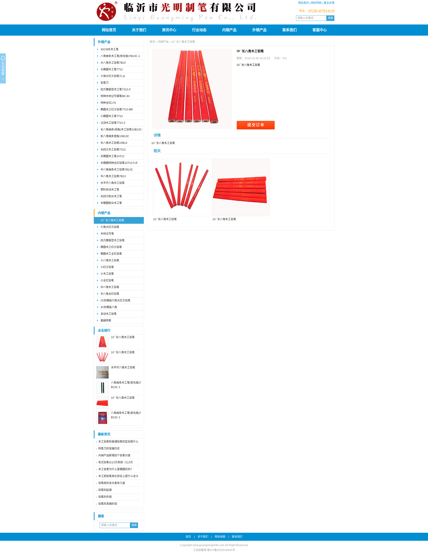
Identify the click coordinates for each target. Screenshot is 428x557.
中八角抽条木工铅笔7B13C (117, 169)
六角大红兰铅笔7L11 (113, 76)
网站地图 (220, 536)
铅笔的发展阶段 (107, 503)
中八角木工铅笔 (110, 287)
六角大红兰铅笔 (110, 227)
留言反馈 (329, 2)
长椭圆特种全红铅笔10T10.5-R (119, 163)
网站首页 (303, 2)
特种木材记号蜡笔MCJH (115, 96)
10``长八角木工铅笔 (112, 220)
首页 (152, 41)
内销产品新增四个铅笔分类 (114, 455)
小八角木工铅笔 (110, 260)
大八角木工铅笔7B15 (113, 62)
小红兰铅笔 (107, 267)
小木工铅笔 (107, 273)
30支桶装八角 (109, 307)
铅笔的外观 (105, 496)
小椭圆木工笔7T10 (112, 116)
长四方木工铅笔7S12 (113, 149)
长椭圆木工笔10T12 (112, 156)
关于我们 (139, 30)
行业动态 (199, 30)
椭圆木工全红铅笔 (111, 253)
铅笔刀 (105, 82)
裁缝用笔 (106, 320)
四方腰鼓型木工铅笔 (113, 240)
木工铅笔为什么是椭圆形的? (115, 469)
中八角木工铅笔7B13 (113, 176)
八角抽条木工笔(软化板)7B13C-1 (120, 56)
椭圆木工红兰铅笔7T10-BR (117, 109)
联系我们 (289, 30)
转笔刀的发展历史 (109, 448)
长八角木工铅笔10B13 (114, 142)
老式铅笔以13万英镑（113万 (115, 462)
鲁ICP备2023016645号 (221, 550)
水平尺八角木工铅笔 (113, 183)
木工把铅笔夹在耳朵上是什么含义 (118, 476)
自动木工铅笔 (109, 313)
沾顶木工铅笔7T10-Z (113, 122)
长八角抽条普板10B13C (115, 136)
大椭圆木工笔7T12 (112, 69)
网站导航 (316, 2)
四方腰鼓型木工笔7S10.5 (116, 89)
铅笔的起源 (105, 490)
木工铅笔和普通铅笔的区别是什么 (118, 441)
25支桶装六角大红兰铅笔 (115, 300)
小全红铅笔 (107, 280)
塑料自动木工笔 (110, 189)
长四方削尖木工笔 (111, 196)
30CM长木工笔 (110, 49)
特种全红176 (108, 102)
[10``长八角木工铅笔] (192, 88)
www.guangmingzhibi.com (208, 545)
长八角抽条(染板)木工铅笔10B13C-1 (122, 130)
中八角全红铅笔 (110, 293)
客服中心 (320, 30)
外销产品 (259, 30)
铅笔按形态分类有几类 (111, 483)
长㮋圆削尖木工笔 (111, 203)
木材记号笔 (107, 233)
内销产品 (229, 30)
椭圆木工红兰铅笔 (111, 247)
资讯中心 (169, 30)
